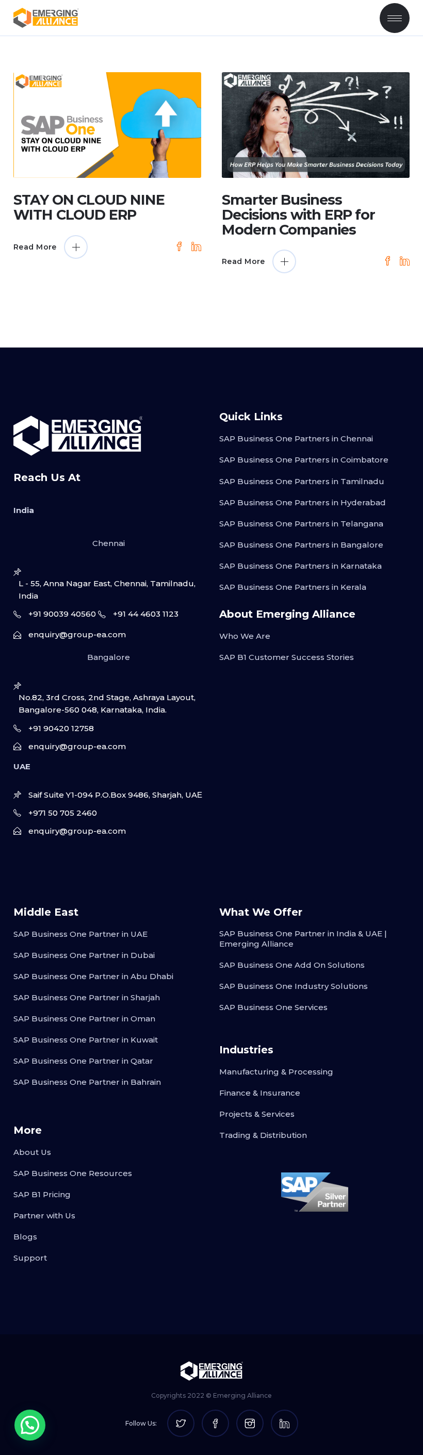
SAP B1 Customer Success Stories (286, 657)
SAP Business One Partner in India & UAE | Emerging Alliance (303, 939)
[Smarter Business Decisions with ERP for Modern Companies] (316, 125)
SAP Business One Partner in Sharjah (86, 997)
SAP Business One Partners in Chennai (296, 438)
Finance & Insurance (259, 1093)
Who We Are (244, 636)
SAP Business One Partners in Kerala (292, 587)
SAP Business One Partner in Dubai (84, 955)
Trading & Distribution (263, 1135)
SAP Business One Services (273, 1007)
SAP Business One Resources (72, 1173)
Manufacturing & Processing (276, 1072)
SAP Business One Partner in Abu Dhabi (93, 976)
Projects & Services (257, 1114)
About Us (32, 1152)
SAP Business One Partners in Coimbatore (303, 460)
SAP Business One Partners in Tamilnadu (301, 481)
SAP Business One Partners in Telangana (301, 523)
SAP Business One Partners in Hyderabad (302, 502)
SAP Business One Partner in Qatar (83, 1061)
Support (30, 1258)
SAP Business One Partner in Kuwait (85, 1040)
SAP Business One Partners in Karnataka (300, 566)
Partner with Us (44, 1215)
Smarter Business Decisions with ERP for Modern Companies (298, 214)
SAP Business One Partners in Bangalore (301, 545)
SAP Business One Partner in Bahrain (87, 1082)
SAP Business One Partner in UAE (80, 934)
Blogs (25, 1237)
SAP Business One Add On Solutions (292, 965)
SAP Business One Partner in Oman (84, 1018)
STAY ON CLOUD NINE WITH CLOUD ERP (89, 207)
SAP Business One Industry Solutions (293, 986)
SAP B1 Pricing (42, 1194)
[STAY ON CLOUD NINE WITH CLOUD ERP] (107, 125)
